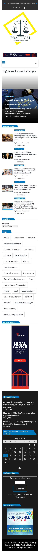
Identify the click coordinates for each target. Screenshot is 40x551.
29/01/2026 (20, 178)
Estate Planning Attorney (14, 279)
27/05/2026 (21, 162)
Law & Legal (9, 96)
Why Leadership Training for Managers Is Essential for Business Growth (24, 171)
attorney (31, 238)
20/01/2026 (20, 195)
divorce (26, 261)
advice (6, 238)
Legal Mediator (28, 291)
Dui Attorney (28, 273)
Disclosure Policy (21, 542)
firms (31, 279)
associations (19, 238)
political (28, 297)
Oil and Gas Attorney (12, 297)
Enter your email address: (20, 487)
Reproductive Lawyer (24, 303)
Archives (5, 224)
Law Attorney (19, 182)
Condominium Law (11, 249)
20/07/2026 (21, 145)
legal (16, 291)
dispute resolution (11, 261)
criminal (7, 255)
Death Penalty (21, 255)
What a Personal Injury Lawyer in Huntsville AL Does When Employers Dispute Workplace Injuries (25, 205)
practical (7, 303)
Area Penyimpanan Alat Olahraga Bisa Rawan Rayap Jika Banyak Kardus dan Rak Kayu (25, 137)
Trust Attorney (10, 309)
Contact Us (8, 542)
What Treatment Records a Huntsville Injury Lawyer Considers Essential (25, 187)
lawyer (6, 291)
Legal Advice (19, 130)
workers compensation (13, 314)
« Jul (19, 468)
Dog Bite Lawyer (10, 267)
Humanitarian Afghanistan (15, 285)
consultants (28, 249)
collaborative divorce (12, 244)
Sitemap (32, 542)
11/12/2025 (20, 213)
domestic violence (11, 273)
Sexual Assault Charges (19, 100)
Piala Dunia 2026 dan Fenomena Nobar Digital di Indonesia (25, 154)
